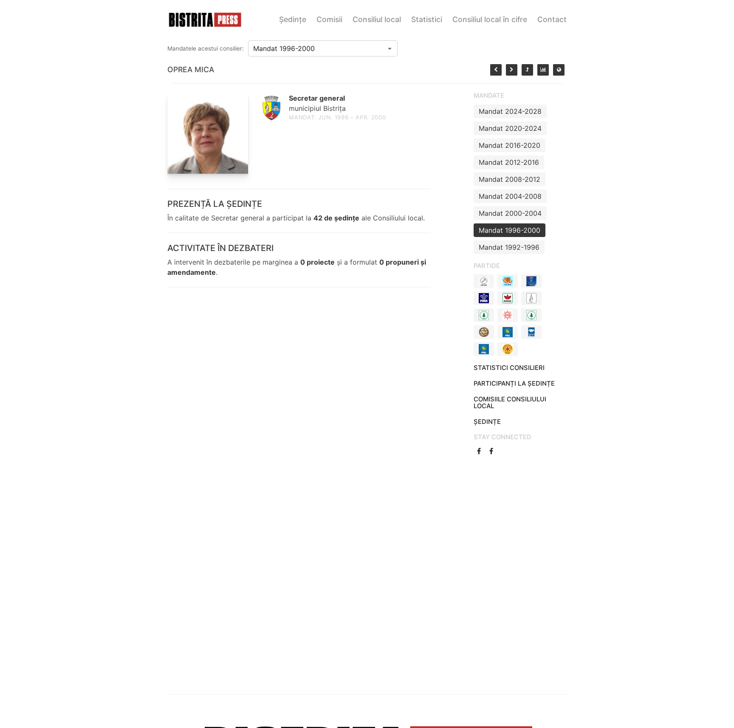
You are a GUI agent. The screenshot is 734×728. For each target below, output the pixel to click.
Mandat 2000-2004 (510, 213)
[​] (480, 451)
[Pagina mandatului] (543, 70)
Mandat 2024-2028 (510, 111)
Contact (552, 19)
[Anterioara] (496, 70)
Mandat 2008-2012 (509, 179)
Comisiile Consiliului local (510, 402)
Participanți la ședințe (514, 383)
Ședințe (292, 19)
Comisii (329, 19)
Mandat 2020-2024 (510, 128)
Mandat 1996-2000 (509, 230)
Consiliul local (377, 19)
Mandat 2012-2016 (509, 162)
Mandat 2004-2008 (510, 196)
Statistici (426, 19)
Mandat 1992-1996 (509, 247)
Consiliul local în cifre (489, 19)
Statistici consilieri (509, 368)
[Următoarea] (511, 70)
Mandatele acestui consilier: (205, 48)
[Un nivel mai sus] (527, 70)
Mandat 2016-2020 (509, 145)
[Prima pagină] (559, 70)
